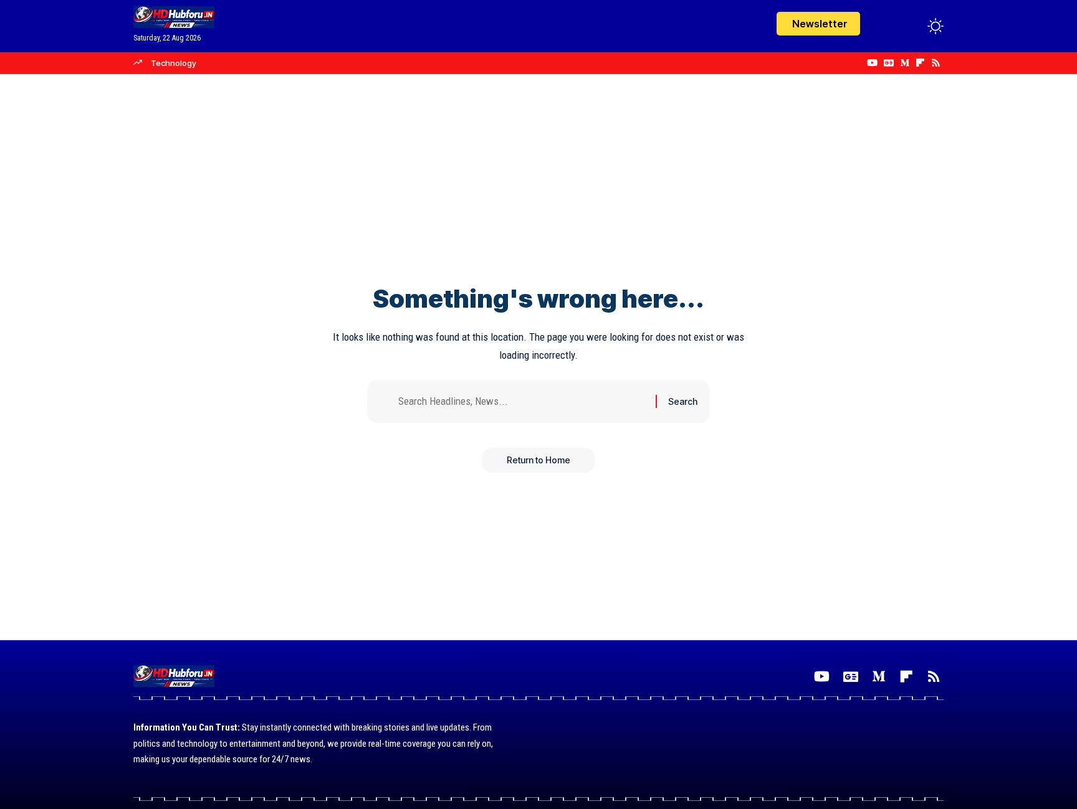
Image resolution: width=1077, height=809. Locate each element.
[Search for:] (522, 401)
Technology (173, 63)
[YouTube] (872, 63)
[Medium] (904, 63)
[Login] (886, 26)
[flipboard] (920, 63)
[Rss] (936, 63)
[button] (912, 26)
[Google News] (889, 63)
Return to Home (538, 460)
